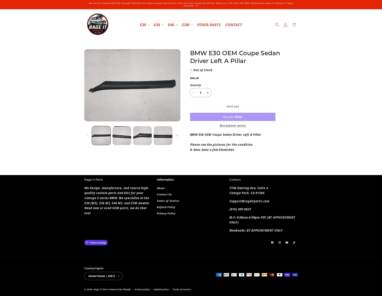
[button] (144, 24)
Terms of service (182, 289)
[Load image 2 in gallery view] (122, 135)
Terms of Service (168, 201)
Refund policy (161, 289)
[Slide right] (177, 135)
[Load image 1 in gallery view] (101, 135)
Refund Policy (166, 207)
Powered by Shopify (120, 289)
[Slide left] (87, 135)
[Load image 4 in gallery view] (163, 135)
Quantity (195, 85)
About (161, 188)
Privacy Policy (166, 213)
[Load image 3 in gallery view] (142, 135)
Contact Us (164, 194)
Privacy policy (142, 289)
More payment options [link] (233, 125)
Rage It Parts (101, 289)
